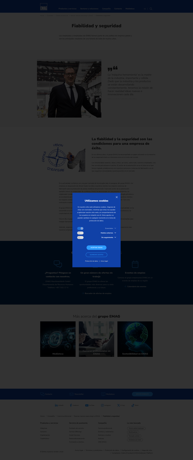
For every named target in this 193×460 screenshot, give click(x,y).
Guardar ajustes (96, 255)
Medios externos (107, 233)
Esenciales (109, 228)
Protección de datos (91, 261)
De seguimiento (107, 237)
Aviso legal (104, 261)
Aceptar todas (96, 248)
